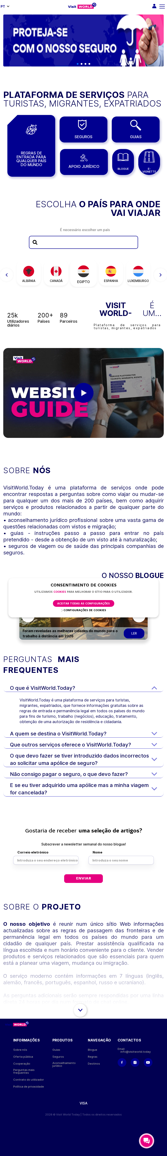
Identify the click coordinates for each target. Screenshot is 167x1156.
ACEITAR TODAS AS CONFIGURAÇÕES (83, 603)
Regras (92, 1056)
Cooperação (21, 1063)
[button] (77, 64)
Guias (56, 1049)
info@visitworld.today (135, 1051)
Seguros (58, 1056)
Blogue (92, 1049)
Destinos (94, 1063)
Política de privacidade (28, 1086)
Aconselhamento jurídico (64, 1064)
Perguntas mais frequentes (24, 1071)
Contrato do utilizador (28, 1079)
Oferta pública (23, 1056)
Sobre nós (20, 1049)
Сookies (59, 592)
